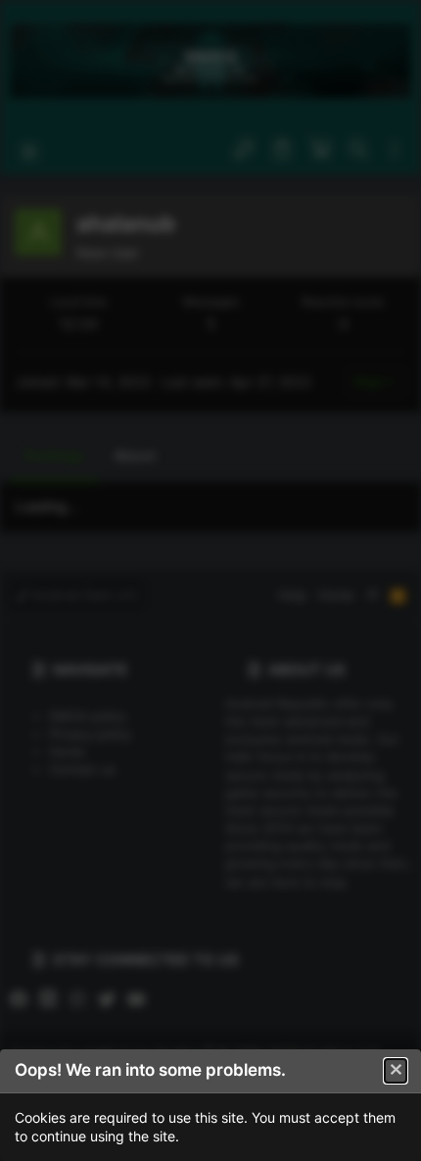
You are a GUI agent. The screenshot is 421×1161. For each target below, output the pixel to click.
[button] (395, 1071)
